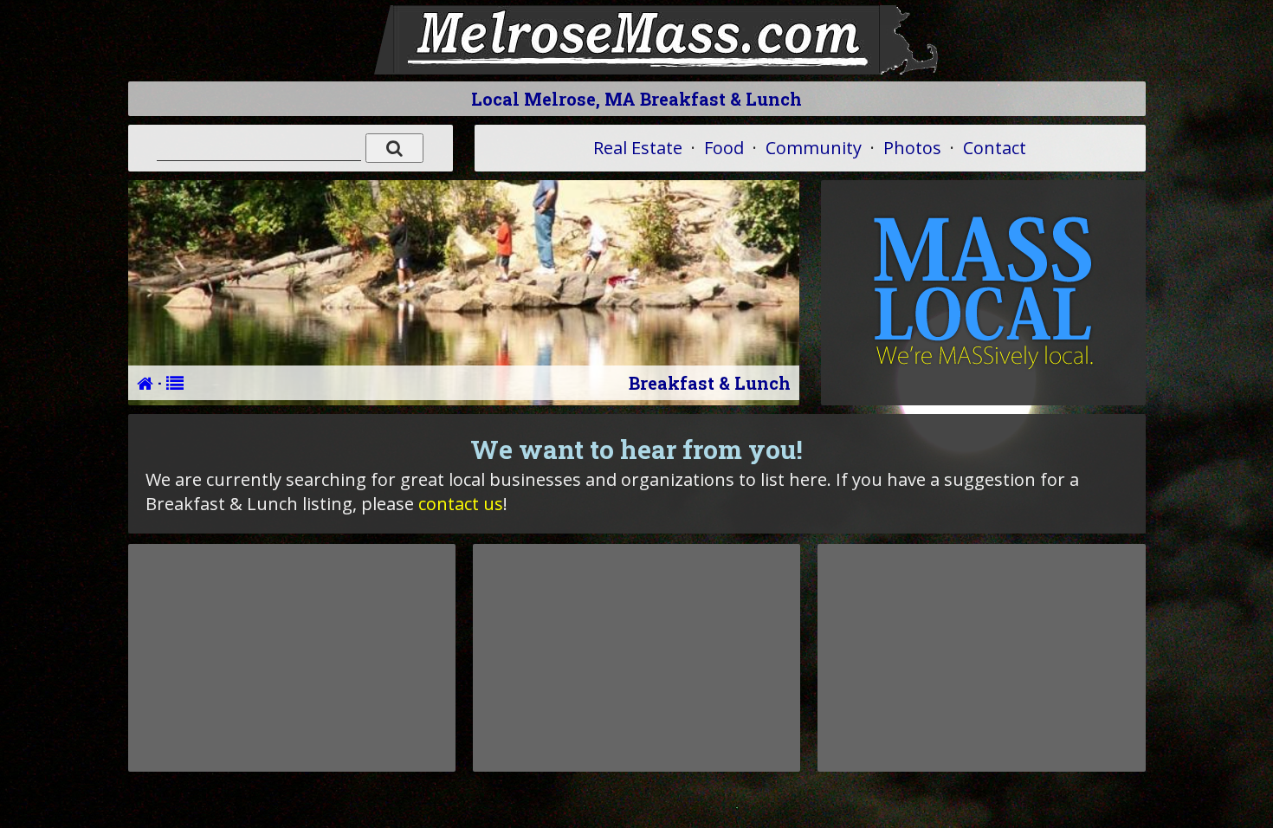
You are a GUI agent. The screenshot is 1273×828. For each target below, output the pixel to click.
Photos (912, 147)
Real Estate (637, 147)
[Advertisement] (292, 657)
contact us (460, 503)
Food (724, 147)
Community (814, 147)
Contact (994, 147)
